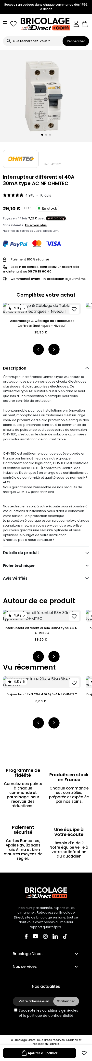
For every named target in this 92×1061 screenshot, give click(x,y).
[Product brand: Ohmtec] (21, 159)
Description (14, 368)
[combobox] (33, 41)
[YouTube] (35, 936)
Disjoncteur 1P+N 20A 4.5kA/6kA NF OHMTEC (41, 694)
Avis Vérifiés (15, 578)
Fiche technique (19, 565)
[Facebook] (26, 936)
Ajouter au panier (43, 1053)
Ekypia (54, 1044)
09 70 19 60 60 (40, 271)
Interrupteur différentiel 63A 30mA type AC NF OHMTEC (42, 630)
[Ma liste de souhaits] (13, 24)
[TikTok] (65, 936)
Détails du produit (21, 553)
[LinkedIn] (55, 936)
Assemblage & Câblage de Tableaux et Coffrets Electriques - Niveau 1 (42, 323)
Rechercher (76, 41)
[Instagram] (45, 936)
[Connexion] (76, 24)
